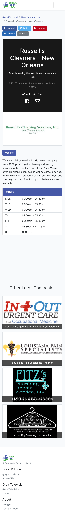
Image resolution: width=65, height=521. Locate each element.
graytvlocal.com (11, 474)
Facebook (10, 28)
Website (9, 152)
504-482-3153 (33, 93)
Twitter (26, 28)
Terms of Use (10, 508)
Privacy (6, 504)
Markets (7, 493)
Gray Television (11, 489)
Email (24, 33)
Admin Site (8, 478)
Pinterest (41, 28)
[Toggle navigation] (58, 5)
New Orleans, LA (30, 17)
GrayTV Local (10, 17)
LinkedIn (10, 33)
